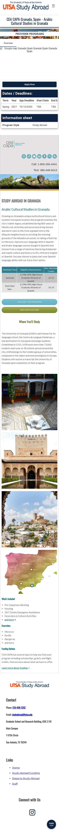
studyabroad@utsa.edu (22, 714)
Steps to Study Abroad (25, 778)
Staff (15, 783)
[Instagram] (32, 813)
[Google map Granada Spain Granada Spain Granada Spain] (29, 62)
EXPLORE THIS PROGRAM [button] (29, 302)
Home (16, 767)
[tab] (8, 43)
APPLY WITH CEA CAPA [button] (29, 310)
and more (9, 619)
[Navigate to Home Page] (25, 6)
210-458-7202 (19, 707)
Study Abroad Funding (26, 773)
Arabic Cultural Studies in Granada (25, 209)
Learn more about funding (15, 668)
